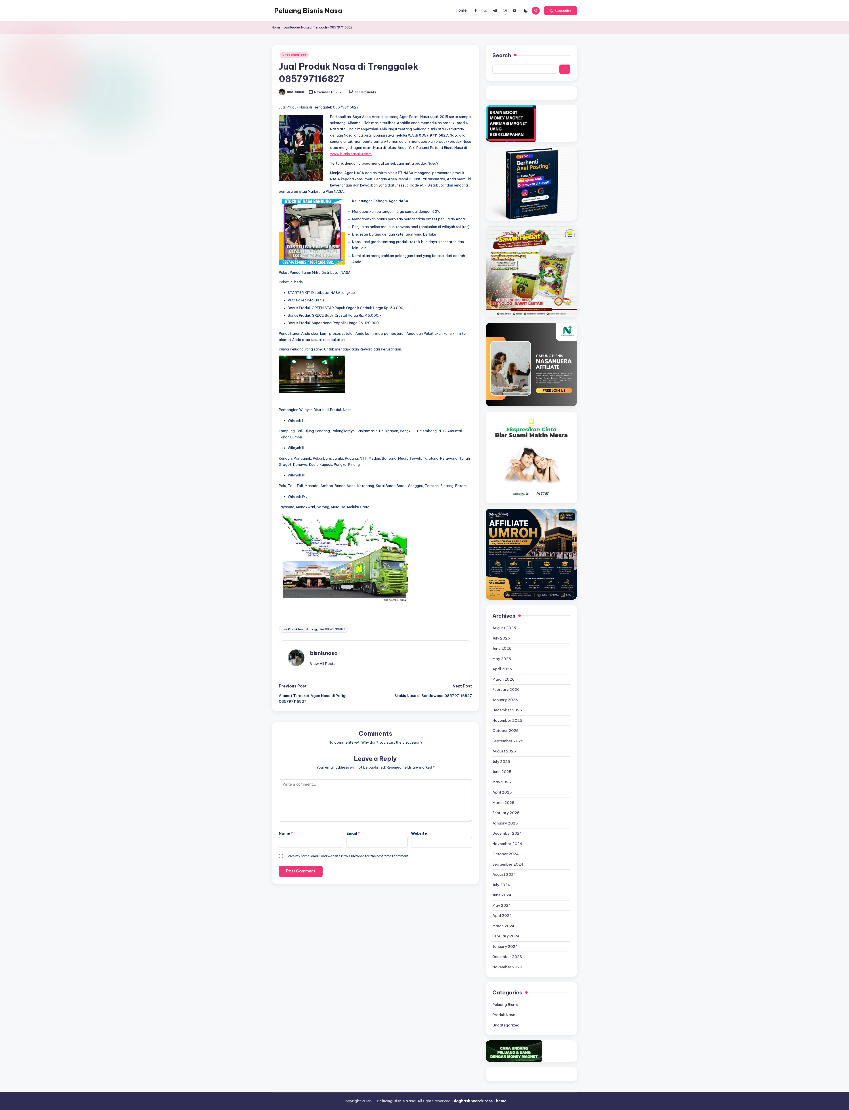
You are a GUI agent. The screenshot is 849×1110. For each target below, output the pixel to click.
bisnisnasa (324, 653)
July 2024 (501, 884)
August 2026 (504, 627)
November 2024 (507, 843)
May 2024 (501, 905)
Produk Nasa (503, 1014)
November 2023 (507, 967)
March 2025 (503, 802)
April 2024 (502, 915)
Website (419, 833)
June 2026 (501, 648)
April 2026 (502, 668)
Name (286, 833)
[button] (560, 10)
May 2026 (501, 658)
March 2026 (503, 679)
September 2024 (507, 864)
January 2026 (505, 699)
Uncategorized (294, 54)
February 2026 (506, 689)
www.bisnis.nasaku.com (351, 154)
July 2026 (501, 638)
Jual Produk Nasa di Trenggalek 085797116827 (313, 629)
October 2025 (505, 730)
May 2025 (501, 782)
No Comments (365, 92)
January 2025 (505, 823)
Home (276, 27)
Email (353, 833)
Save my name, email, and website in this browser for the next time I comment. (348, 856)
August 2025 (504, 751)
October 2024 (505, 853)
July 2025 (501, 761)
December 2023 (507, 956)
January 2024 (505, 946)
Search (501, 55)
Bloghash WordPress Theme (479, 1101)
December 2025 (507, 710)
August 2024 (504, 874)
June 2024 (501, 895)
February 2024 (506, 936)
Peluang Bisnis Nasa (308, 10)
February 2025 (506, 812)
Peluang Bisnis (505, 1004)
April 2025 (502, 792)
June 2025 (501, 771)
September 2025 (507, 741)
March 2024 (503, 925)
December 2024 (507, 833)
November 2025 (507, 720)
